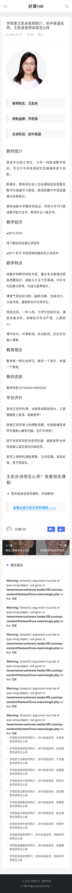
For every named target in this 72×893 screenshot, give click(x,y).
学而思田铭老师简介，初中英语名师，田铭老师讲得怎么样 (36, 858)
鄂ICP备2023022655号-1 (37, 886)
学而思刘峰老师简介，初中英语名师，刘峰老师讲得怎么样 (36, 836)
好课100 (35, 881)
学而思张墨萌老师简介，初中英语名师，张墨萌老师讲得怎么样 (36, 772)
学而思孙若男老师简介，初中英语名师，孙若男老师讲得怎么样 (36, 739)
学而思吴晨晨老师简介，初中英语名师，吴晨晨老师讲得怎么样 (36, 847)
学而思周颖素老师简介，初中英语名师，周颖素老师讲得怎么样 (36, 804)
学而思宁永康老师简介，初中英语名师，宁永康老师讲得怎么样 (36, 761)
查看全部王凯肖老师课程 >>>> (34, 507)
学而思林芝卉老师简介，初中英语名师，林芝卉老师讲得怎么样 (36, 782)
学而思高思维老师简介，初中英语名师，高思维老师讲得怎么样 (36, 750)
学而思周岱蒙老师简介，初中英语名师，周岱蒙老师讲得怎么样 (36, 793)
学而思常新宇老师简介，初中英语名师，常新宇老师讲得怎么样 (36, 826)
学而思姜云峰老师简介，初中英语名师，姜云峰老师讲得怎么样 (36, 815)
